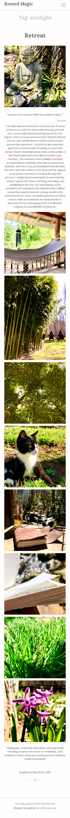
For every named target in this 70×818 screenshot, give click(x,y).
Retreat (35, 35)
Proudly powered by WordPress (35, 803)
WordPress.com (46, 808)
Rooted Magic (18, 4)
